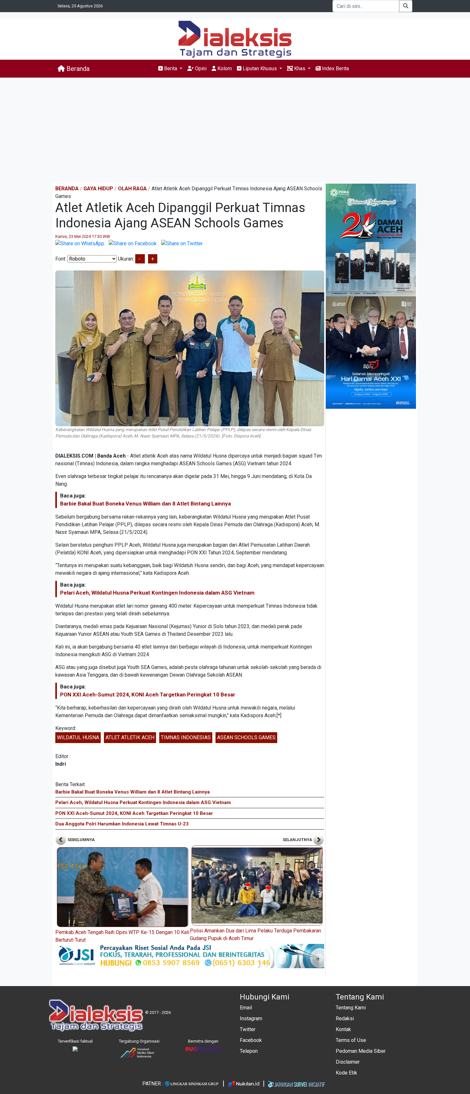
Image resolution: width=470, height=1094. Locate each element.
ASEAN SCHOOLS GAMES (246, 737)
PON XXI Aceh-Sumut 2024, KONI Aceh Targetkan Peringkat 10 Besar (147, 694)
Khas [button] (300, 68)
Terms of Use (351, 1040)
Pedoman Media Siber (361, 1051)
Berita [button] (170, 68)
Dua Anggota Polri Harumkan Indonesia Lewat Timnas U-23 (122, 824)
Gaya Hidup (98, 189)
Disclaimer (348, 1062)
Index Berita (335, 68)
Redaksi (345, 1018)
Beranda (77, 68)
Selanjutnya (298, 839)
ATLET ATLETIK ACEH (130, 737)
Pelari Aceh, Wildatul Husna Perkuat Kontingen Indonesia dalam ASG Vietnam (157, 592)
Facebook (251, 1040)
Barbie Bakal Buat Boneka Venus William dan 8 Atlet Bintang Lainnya (145, 503)
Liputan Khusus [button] (259, 68)
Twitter (247, 1029)
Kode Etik (346, 1073)
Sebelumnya (81, 839)
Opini (200, 68)
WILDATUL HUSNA (78, 737)
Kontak (343, 1029)
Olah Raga (132, 189)
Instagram (251, 1018)
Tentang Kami (351, 1008)
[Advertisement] (235, 130)
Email (246, 1008)
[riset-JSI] (189, 956)
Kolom (224, 68)
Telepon (249, 1051)
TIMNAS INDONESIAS (186, 737)
